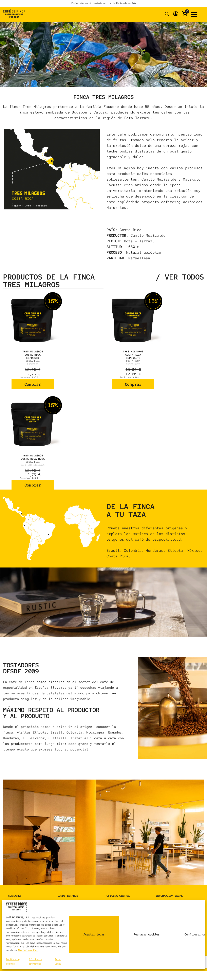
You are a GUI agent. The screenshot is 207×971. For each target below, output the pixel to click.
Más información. (28, 950)
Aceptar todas (94, 934)
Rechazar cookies (146, 934)
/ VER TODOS (180, 277)
